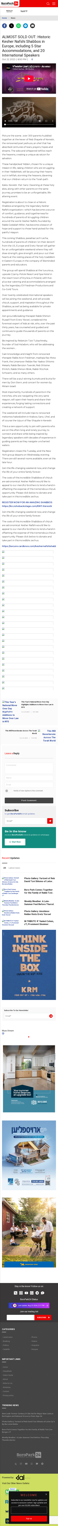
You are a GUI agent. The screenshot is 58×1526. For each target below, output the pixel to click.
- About (5, 1379)
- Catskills (6, 1349)
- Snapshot (35, 1345)
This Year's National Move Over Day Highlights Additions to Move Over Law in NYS (37, 704)
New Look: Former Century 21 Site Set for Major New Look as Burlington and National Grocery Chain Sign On (27, 1415)
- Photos (34, 1337)
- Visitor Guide (7, 1375)
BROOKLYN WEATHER (27, 11)
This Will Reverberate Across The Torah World (21, 732)
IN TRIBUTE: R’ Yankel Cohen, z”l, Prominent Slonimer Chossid (39, 924)
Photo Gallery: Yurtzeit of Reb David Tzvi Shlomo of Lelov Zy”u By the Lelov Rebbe (39, 881)
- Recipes (34, 1349)
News (13, 18)
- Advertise (6, 1387)
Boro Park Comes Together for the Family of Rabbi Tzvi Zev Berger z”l (38, 893)
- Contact (5, 1391)
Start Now (16, 842)
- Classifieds (7, 1371)
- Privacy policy (7, 1395)
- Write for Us (7, 1383)
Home (4, 18)
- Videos (34, 1341)
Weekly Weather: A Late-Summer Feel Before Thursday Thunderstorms (40, 904)
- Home (5, 1367)
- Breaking (6, 1341)
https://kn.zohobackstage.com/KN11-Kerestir (27, 506)
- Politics (5, 1345)
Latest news (14, 868)
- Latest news (7, 1337)
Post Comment (28, 800)
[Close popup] (46, 1494)
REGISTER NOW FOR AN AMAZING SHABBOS (27, 502)
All (4, 868)
